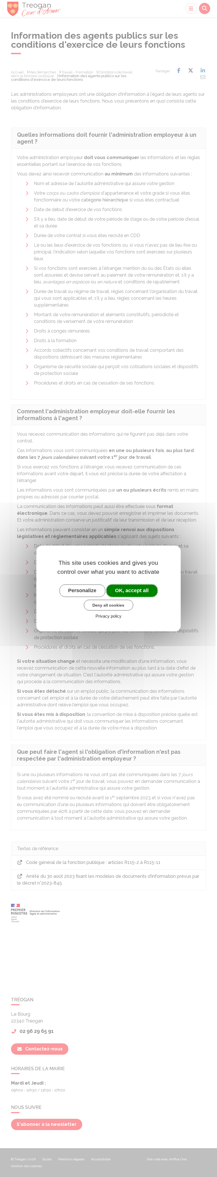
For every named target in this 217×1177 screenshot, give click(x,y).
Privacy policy (108, 616)
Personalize (82, 590)
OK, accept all (132, 590)
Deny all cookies (108, 605)
